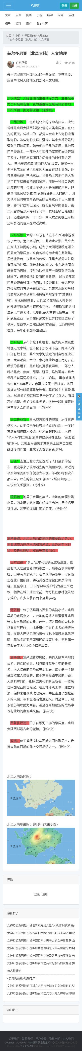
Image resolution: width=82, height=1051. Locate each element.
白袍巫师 (21, 62)
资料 (18, 23)
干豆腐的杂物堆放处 (36, 35)
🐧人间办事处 (79, 407)
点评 (18, 15)
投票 (29, 15)
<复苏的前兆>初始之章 (21, 978)
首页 (8, 35)
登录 (64, 5)
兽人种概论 (14, 970)
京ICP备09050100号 (66, 1042)
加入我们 (68, 1038)
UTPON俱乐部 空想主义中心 (39, 1042)
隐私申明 (54, 1038)
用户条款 (41, 1038)
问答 (60, 15)
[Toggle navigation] (8, 6)
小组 (39, 15)
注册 (74, 5)
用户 (29, 23)
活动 (71, 15)
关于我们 (14, 1038)
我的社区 (42, 23)
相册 (8, 23)
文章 (8, 15)
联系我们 (27, 1038)
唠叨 (50, 15)
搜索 (37, 5)
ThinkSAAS (26, 1046)
